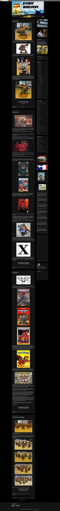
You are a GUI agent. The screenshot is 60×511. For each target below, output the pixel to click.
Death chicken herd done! (42, 221)
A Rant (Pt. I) (15, 272)
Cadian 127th (39, 139)
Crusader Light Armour (41, 215)
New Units (38, 125)
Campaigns (38, 112)
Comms (16, 412)
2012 (39, 96)
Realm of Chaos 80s (40, 148)
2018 (39, 89)
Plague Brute (15, 21)
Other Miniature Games (40, 126)
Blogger (38, 509)
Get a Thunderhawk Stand (40, 57)
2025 (39, 64)
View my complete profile (40, 268)
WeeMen (38, 142)
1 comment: (26, 106)
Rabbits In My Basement (44, 210)
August (40, 70)
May (39, 72)
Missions (38, 122)
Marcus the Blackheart (41, 266)
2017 (39, 90)
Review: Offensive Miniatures (42, 192)
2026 (39, 63)
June (39, 71)
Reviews (38, 129)
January (40, 83)
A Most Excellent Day (41, 197)
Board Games (39, 110)
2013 (39, 95)
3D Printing (38, 102)
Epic (37, 115)
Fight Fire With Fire (39, 145)
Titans (38, 132)
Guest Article (39, 116)
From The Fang (39, 149)
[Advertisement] (42, 248)
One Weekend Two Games (42, 203)
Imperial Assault (39, 119)
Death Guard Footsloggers (18, 417)
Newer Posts (15, 497)
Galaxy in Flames (39, 146)
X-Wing (38, 133)
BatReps (38, 106)
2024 (39, 65)
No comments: (27, 411)
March (40, 75)
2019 (39, 88)
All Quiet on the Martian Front (41, 103)
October (40, 69)
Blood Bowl (38, 109)
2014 (39, 94)
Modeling (16, 107)
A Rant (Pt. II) (15, 112)
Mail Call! (39, 227)
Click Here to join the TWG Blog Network (42, 190)
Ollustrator (32, 509)
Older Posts (32, 497)
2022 (39, 84)
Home (24, 497)
